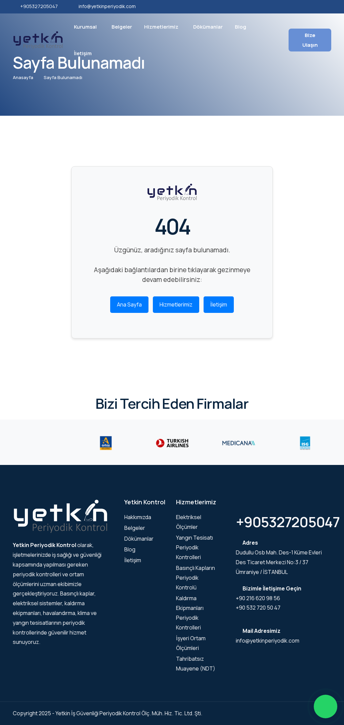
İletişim (83, 53)
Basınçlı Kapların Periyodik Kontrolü (195, 577)
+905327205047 (39, 6)
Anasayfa (23, 77)
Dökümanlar (208, 26)
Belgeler (122, 26)
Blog (240, 26)
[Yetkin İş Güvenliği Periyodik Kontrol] (38, 39)
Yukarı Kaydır (15, 364)
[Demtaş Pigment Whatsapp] (325, 706)
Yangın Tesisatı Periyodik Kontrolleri (194, 547)
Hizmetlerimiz (161, 26)
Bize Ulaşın (310, 40)
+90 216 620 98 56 (258, 598)
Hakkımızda (137, 517)
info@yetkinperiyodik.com (107, 6)
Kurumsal (85, 26)
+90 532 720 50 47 (258, 607)
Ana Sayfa (129, 304)
